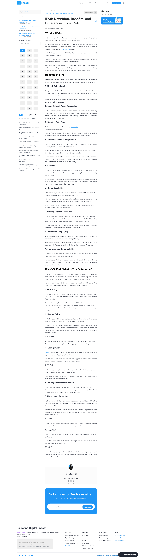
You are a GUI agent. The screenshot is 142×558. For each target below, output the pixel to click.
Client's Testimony (103, 538)
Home (47, 11)
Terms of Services (119, 540)
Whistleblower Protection (88, 545)
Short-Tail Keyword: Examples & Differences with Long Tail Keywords (28, 165)
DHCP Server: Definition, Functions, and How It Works (29, 142)
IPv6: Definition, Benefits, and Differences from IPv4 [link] (60, 13)
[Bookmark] (96, 21)
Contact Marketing (129, 554)
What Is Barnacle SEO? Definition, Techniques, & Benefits (27, 119)
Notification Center (103, 535)
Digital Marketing (69, 538)
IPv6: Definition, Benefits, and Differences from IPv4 (29, 128)
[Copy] (96, 12)
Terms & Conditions (120, 535)
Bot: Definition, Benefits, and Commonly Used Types (29, 132)
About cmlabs (85, 535)
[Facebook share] (108, 14)
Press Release (85, 543)
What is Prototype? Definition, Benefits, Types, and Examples (29, 151)
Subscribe (87, 507)
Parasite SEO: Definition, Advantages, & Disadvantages (29, 123)
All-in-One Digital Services (71, 535)
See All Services (69, 545)
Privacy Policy (118, 538)
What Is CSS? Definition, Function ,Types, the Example (29, 160)
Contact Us (85, 538)
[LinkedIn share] (102, 14)
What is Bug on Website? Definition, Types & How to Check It (29, 155)
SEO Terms (54, 11)
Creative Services (69, 540)
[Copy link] (111, 14)
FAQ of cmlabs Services (105, 540)
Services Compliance (87, 548)
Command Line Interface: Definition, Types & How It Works (29, 137)
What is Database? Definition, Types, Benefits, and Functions (28, 146)
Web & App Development (71, 543)
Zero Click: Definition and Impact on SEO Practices (29, 169)
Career (84, 540)
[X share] (105, 14)
